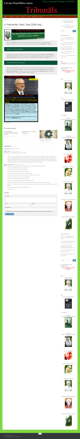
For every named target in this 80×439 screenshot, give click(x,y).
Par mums (28, 16)
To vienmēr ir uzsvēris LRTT (45, 139)
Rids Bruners (11, 16)
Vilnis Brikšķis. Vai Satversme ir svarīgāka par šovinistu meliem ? (67, 39)
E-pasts (33, 203)
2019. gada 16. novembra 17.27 (20, 164)
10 (56, 131)
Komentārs (7, 196)
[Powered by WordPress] (8, 436)
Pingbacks (17, 148)
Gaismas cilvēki (35, 16)
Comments (9, 148)
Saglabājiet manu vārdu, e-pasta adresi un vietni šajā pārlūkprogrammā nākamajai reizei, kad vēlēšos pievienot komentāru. (29, 211)
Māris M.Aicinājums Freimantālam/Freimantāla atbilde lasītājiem (11, 133)
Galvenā (5, 16)
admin (6, 27)
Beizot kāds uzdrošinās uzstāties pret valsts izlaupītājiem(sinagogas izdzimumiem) (67, 48)
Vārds (6, 203)
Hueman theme (17, 436)
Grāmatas (23, 16)
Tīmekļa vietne (8, 207)
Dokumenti (17, 16)
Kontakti (41, 16)
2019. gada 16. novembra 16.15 (17, 151)
